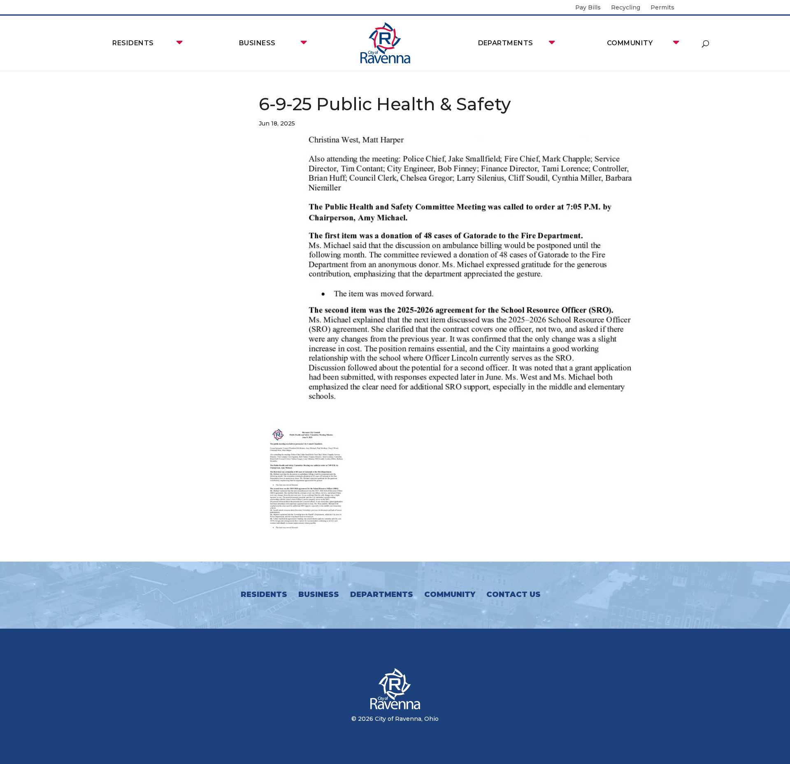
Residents (132, 43)
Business (257, 43)
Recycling (625, 8)
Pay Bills (588, 8)
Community (630, 43)
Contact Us (513, 594)
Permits (662, 8)
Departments (505, 43)
